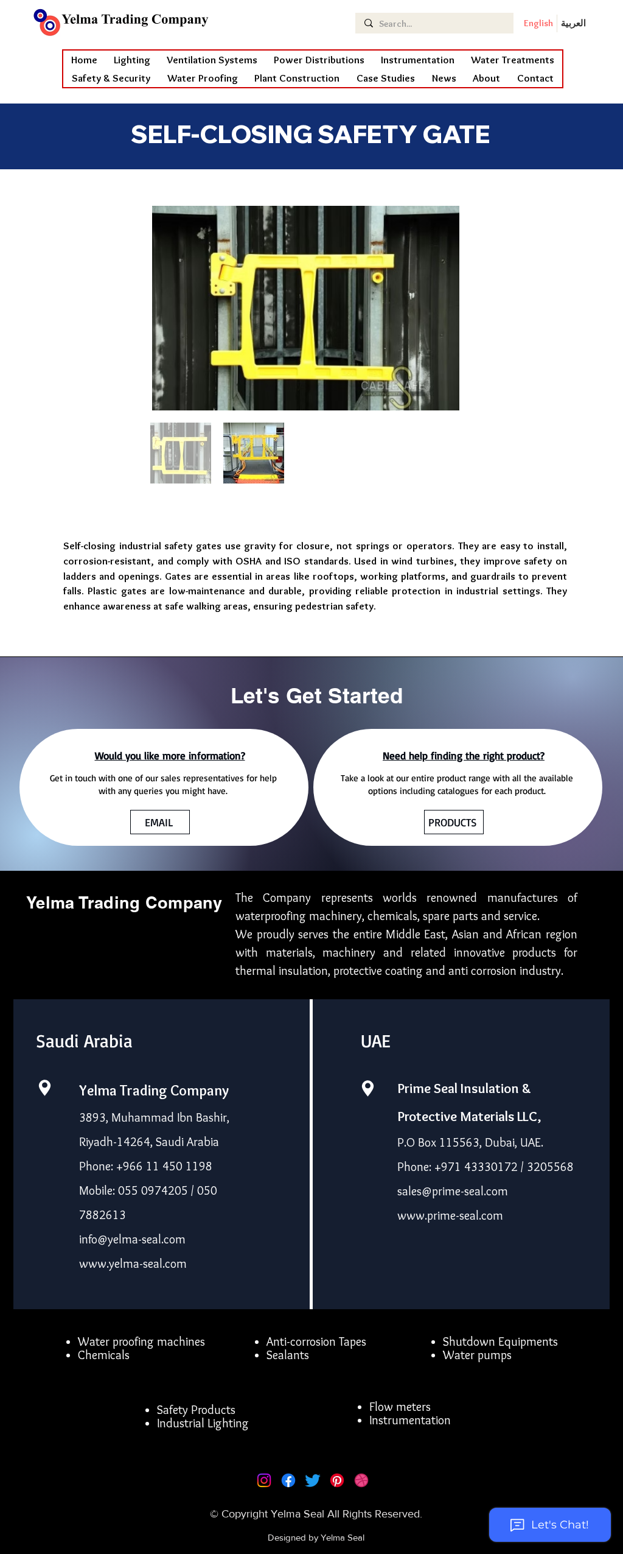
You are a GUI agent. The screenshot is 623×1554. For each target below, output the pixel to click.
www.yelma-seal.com (133, 1263)
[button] (202, 78)
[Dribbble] (361, 1480)
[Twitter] (313, 1480)
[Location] (44, 1087)
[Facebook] (288, 1480)
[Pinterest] (337, 1480)
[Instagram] (264, 1480)
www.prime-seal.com (450, 1215)
